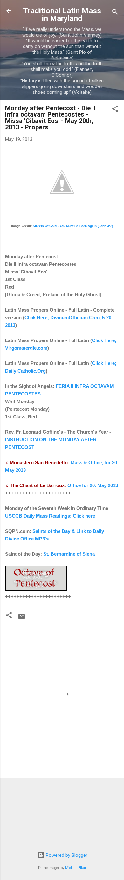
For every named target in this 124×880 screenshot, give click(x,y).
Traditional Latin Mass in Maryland (62, 14)
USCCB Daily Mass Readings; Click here (50, 516)
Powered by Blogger (66, 855)
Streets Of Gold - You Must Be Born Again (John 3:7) (73, 226)
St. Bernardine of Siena (69, 554)
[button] (115, 110)
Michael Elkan (76, 868)
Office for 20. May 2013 (92, 485)
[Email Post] (21, 619)
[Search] (115, 13)
